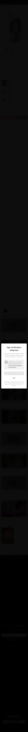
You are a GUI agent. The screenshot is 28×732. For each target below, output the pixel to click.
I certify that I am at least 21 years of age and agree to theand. (15, 364)
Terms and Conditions (15, 365)
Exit (14, 378)
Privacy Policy (12, 367)
